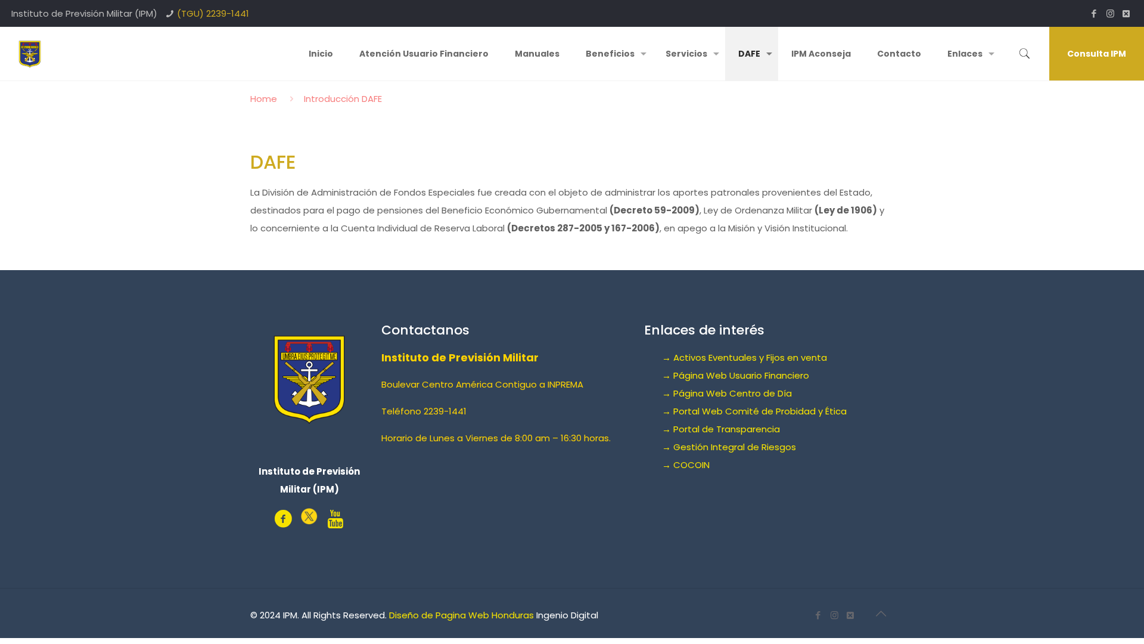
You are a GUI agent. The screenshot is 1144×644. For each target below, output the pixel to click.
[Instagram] (1110, 13)
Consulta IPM (1096, 54)
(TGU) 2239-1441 (213, 13)
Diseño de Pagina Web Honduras (461, 615)
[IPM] (30, 53)
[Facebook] (1094, 13)
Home (263, 98)
